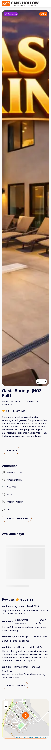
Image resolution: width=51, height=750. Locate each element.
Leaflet (17, 737)
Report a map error (41, 737)
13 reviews (19, 410)
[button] (29, 722)
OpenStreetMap (28, 737)
